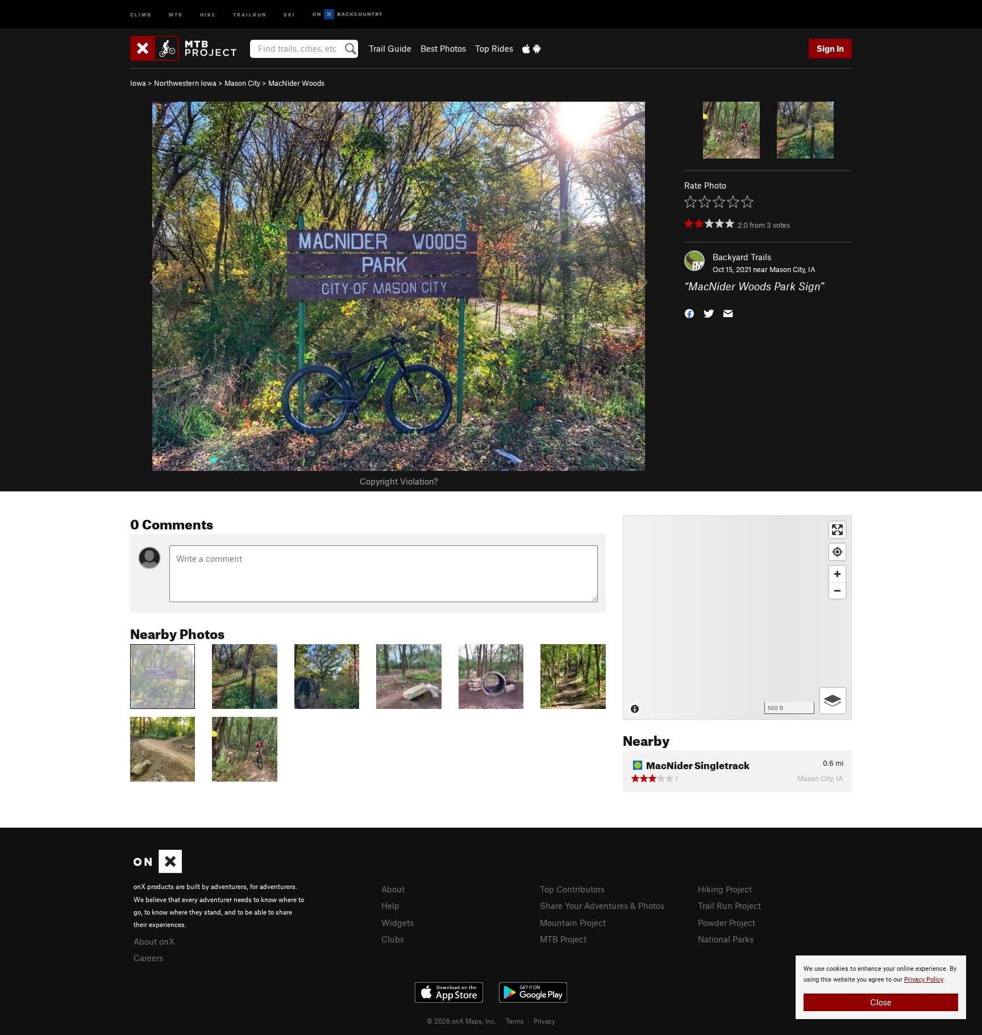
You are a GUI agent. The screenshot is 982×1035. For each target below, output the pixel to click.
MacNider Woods (296, 82)
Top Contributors (572, 889)
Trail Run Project (729, 905)
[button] (689, 312)
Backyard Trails (742, 257)
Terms (515, 1021)
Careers (148, 958)
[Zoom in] (837, 574)
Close (881, 1002)
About (393, 889)
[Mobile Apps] (531, 48)
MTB (176, 14)
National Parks (726, 939)
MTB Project (563, 939)
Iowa (138, 82)
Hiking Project (725, 889)
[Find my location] (837, 552)
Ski (290, 14)
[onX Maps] (158, 870)
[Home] (189, 48)
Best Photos (443, 48)
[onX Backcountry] (347, 14)
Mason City (242, 82)
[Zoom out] (837, 590)
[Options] (833, 700)
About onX (154, 941)
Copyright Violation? (399, 481)
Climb (141, 14)
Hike (208, 14)
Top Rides (494, 48)
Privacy (544, 1021)
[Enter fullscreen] (837, 529)
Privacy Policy (923, 979)
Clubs (392, 939)
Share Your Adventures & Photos (602, 905)
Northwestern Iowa (185, 82)
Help (390, 905)
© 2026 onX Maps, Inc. (461, 1021)
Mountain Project (573, 922)
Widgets (397, 922)
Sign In (830, 48)
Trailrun (250, 14)
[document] (881, 987)
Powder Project (726, 922)
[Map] (737, 617)
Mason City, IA (792, 269)
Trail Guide (390, 48)
